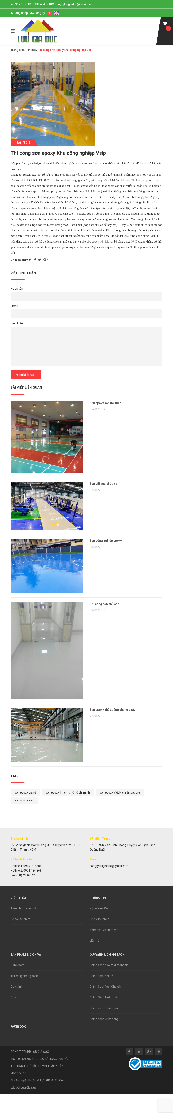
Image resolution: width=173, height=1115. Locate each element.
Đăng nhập (20, 13)
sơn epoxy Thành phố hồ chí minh (68, 792)
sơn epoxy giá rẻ (25, 792)
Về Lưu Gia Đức (99, 908)
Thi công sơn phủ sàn (104, 604)
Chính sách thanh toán (104, 1008)
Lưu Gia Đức (28, 1087)
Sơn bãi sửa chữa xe (103, 483)
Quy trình (17, 986)
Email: (15, 306)
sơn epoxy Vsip (24, 800)
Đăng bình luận (25, 374)
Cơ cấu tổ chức (20, 919)
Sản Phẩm (17, 965)
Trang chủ (17, 50)
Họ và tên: (17, 288)
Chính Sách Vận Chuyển (105, 986)
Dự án (14, 997)
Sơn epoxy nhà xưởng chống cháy (112, 709)
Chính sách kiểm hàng (104, 1019)
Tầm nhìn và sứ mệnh (25, 908)
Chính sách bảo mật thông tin (109, 965)
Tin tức (31, 50)
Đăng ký (39, 13)
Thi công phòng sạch (24, 976)
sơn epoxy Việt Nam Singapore (120, 792)
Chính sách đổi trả (101, 976)
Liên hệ (94, 940)
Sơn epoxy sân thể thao (106, 403)
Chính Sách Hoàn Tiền (104, 997)
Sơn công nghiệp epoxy (106, 540)
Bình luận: (17, 323)
